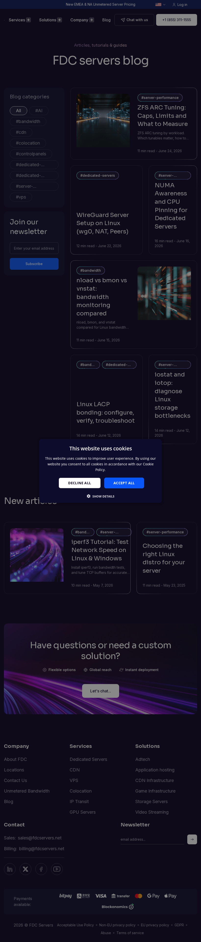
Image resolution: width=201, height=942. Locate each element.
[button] (100, 496)
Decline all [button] (79, 482)
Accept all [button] (124, 482)
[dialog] (100, 471)
